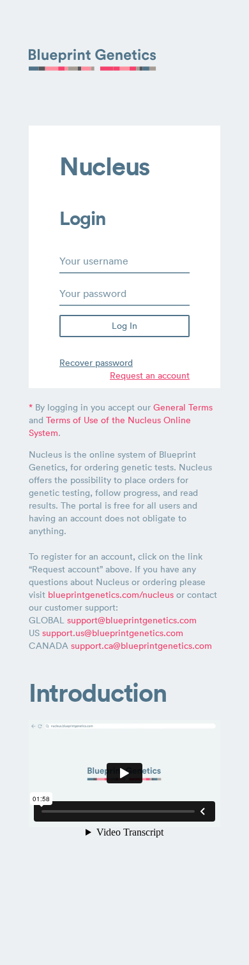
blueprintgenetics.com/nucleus (111, 594)
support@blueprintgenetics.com (132, 620)
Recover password (96, 362)
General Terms (183, 407)
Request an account (150, 375)
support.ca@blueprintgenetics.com (141, 645)
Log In (124, 325)
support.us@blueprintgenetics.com (112, 633)
